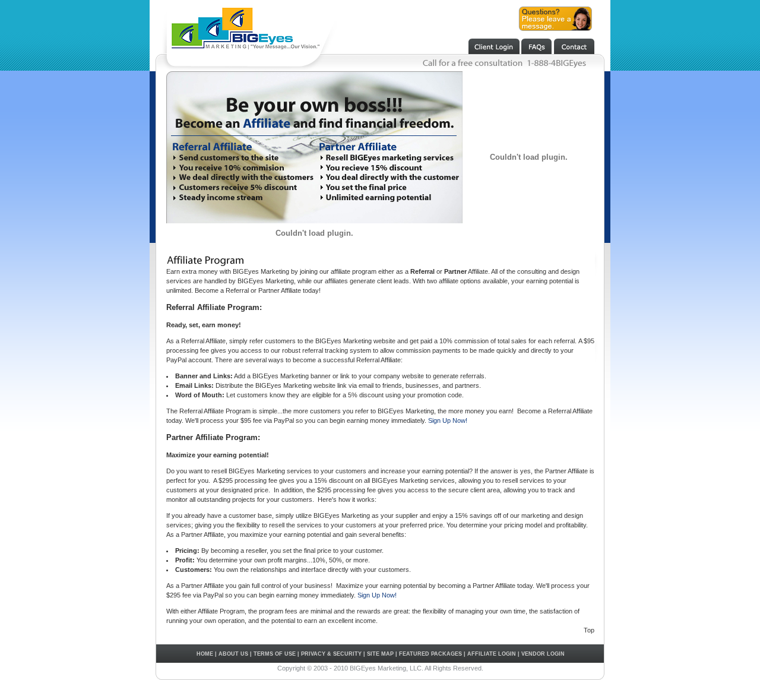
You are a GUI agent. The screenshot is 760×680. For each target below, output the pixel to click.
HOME (205, 654)
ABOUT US (233, 654)
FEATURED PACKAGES (430, 654)
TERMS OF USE (275, 654)
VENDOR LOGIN (543, 654)
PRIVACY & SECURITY (331, 654)
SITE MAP (380, 654)
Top (589, 630)
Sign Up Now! (447, 420)
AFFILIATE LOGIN (491, 654)
